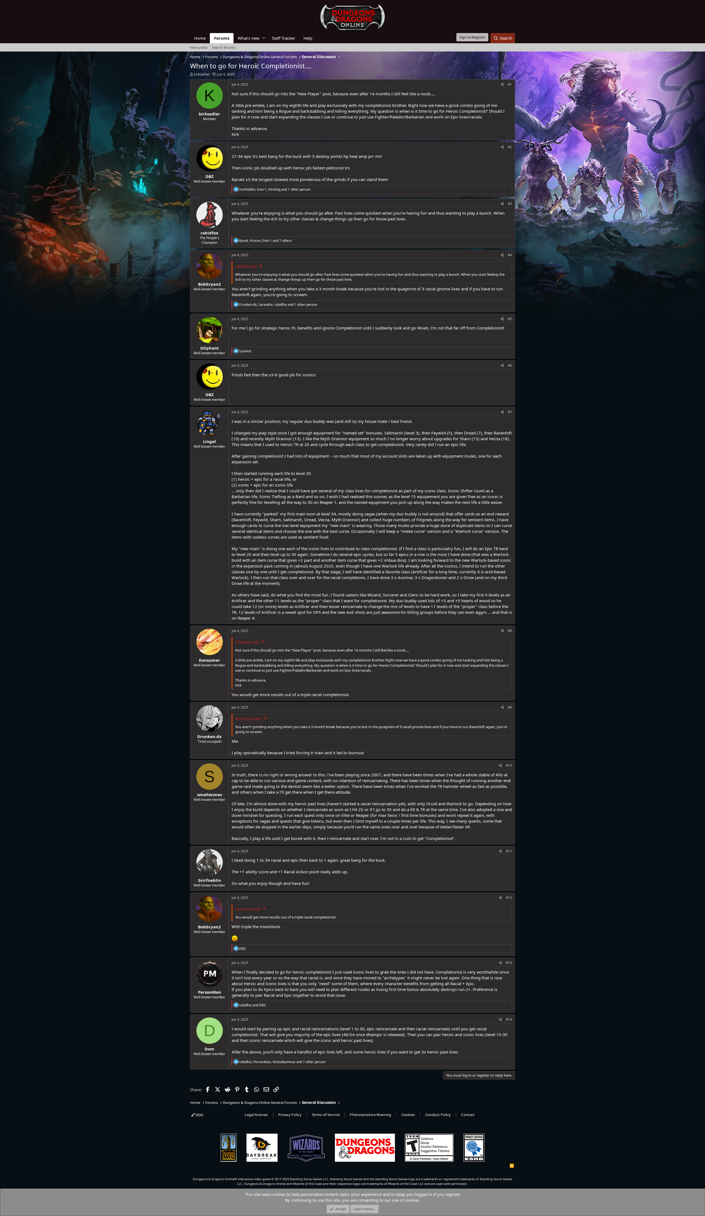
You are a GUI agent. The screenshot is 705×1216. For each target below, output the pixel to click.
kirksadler (202, 74)
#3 (510, 203)
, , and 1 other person (274, 189)
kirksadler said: (247, 641)
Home (200, 38)
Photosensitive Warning (370, 1114)
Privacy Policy (290, 1114)
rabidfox (209, 233)
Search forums (223, 47)
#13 (509, 962)
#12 (509, 897)
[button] (264, 38)
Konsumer (209, 660)
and (252, 1005)
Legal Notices (256, 1114)
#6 (510, 365)
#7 (510, 412)
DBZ (209, 176)
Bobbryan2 (209, 284)
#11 (509, 851)
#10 (509, 765)
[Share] (502, 85)
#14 (509, 1019)
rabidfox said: (246, 265)
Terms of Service (326, 1114)
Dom (209, 1049)
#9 (510, 707)
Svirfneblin (209, 880)
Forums (221, 38)
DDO (199, 1114)
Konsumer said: (248, 908)
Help (307, 38)
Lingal (209, 441)
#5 (510, 319)
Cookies (408, 1114)
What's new (248, 38)
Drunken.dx (209, 736)
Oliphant (209, 348)
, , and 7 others (265, 240)
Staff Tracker (283, 38)
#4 (510, 255)
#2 (510, 147)
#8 (510, 630)
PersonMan (209, 992)
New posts (198, 47)
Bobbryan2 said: (248, 718)
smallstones (209, 794)
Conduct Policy (438, 1114)
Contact (467, 1114)
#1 (510, 84)
